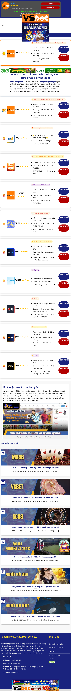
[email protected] (14, 663)
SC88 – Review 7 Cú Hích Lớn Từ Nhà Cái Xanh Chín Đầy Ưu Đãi (35, 527)
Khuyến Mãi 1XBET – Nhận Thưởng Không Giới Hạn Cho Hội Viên (35, 616)
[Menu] (2, 25)
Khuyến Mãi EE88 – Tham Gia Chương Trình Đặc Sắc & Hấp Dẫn (35, 587)
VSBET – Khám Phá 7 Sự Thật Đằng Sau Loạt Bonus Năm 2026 (35, 497)
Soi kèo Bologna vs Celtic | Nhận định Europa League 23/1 (35, 557)
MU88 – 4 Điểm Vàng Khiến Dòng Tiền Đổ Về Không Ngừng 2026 (35, 468)
